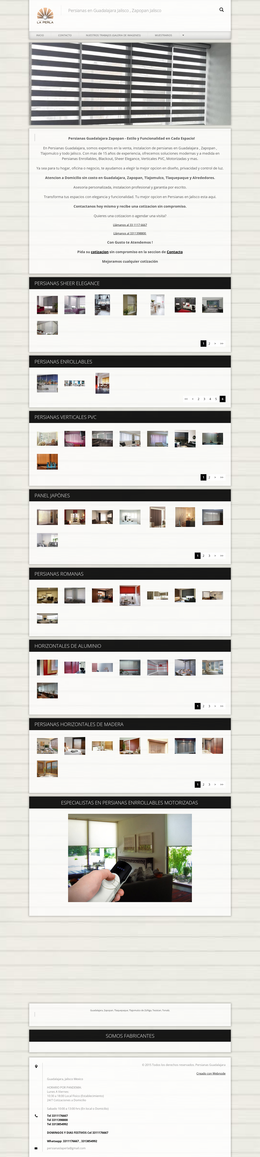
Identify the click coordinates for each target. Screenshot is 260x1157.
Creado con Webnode (211, 1073)
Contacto (65, 35)
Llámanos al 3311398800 (130, 233)
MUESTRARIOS (163, 35)
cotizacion (100, 251)
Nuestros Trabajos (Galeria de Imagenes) (113, 35)
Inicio (40, 35)
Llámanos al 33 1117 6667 (130, 225)
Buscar (221, 10)
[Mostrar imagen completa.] (47, 304)
